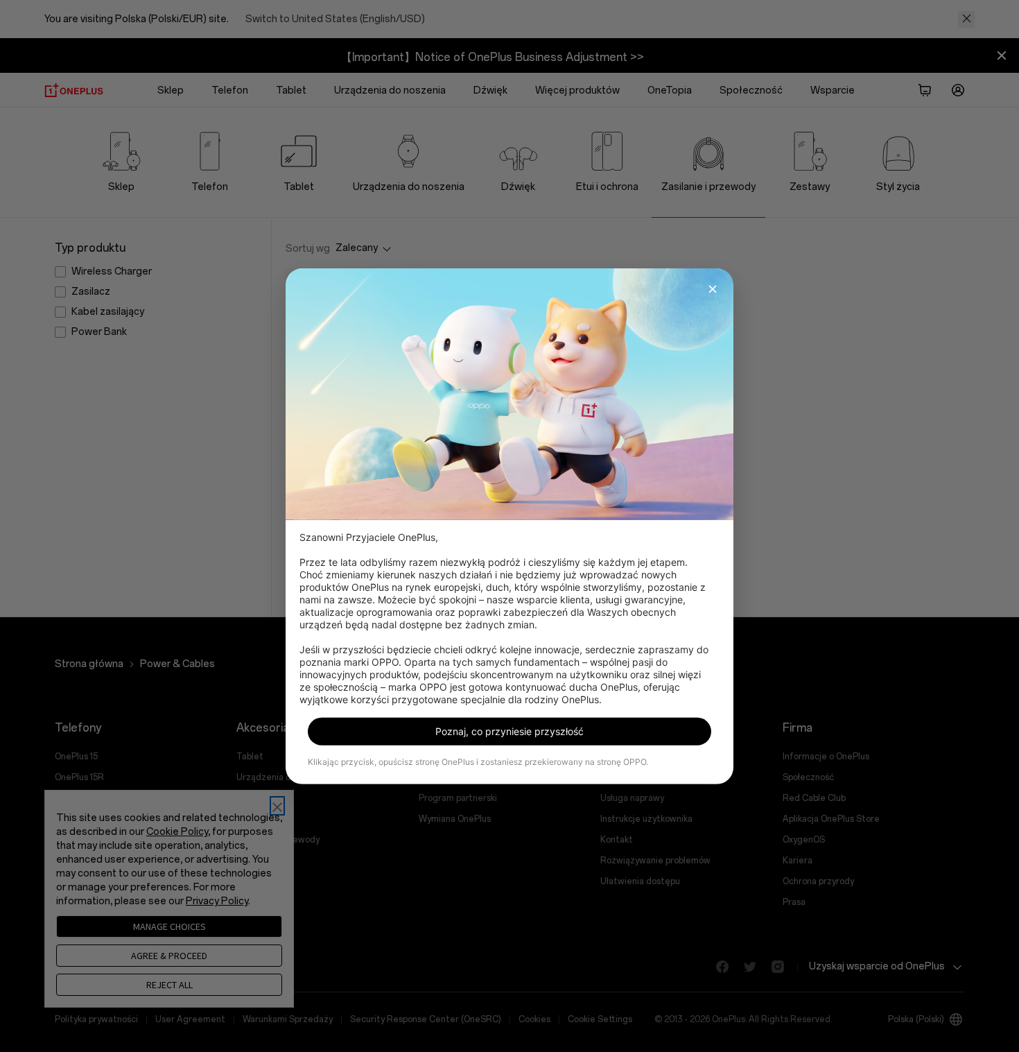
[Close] (712, 288)
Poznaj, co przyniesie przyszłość (509, 731)
